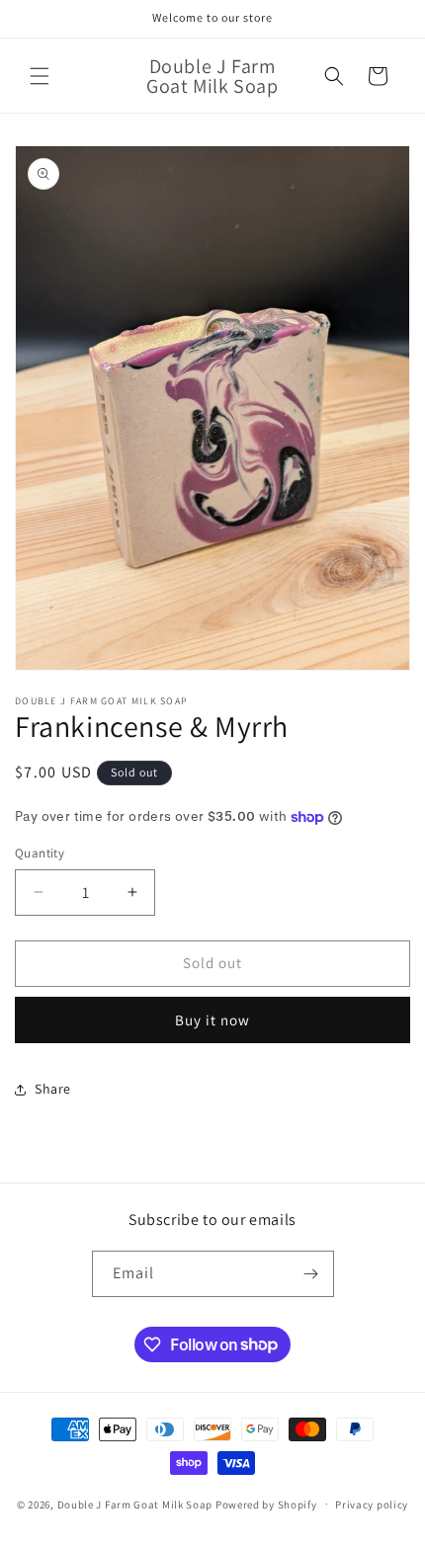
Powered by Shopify (266, 1503)
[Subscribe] (311, 1274)
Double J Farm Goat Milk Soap (135, 1503)
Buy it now (212, 1020)
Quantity (39, 853)
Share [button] (53, 1089)
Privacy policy (371, 1504)
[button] (39, 76)
